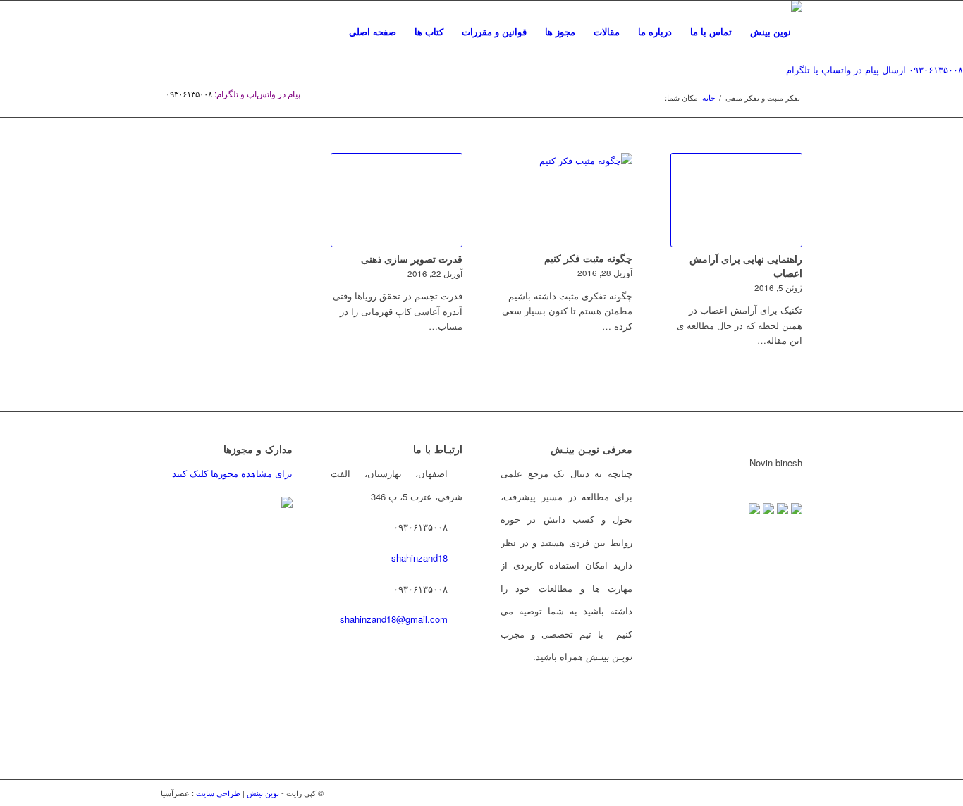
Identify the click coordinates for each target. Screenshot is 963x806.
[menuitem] (372, 32)
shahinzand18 (419, 557)
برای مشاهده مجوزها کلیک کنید (232, 473)
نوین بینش (263, 792)
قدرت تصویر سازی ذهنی (411, 259)
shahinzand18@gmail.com (394, 619)
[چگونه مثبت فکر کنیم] (566, 200)
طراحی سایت (218, 792)
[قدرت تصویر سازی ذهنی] (396, 200)
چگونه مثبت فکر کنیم (588, 258)
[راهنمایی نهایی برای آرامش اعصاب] (736, 200)
